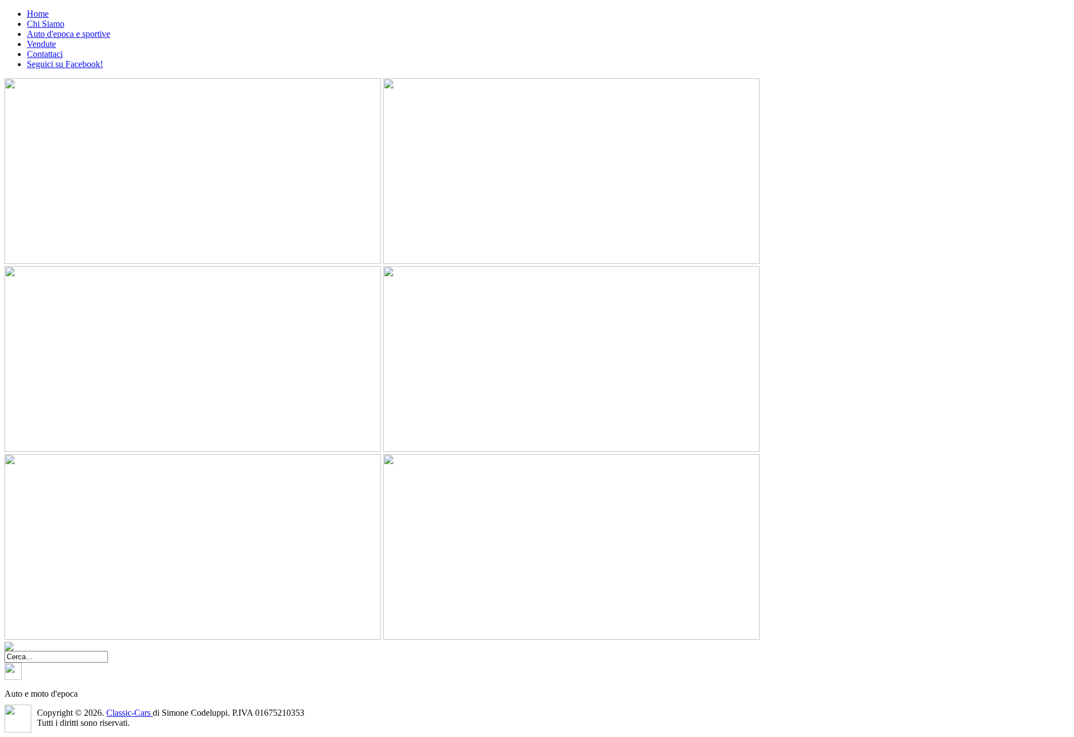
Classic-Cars (129, 712)
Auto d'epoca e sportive (68, 34)
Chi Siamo (45, 24)
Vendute (41, 44)
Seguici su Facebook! (65, 64)
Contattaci (45, 54)
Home (38, 13)
